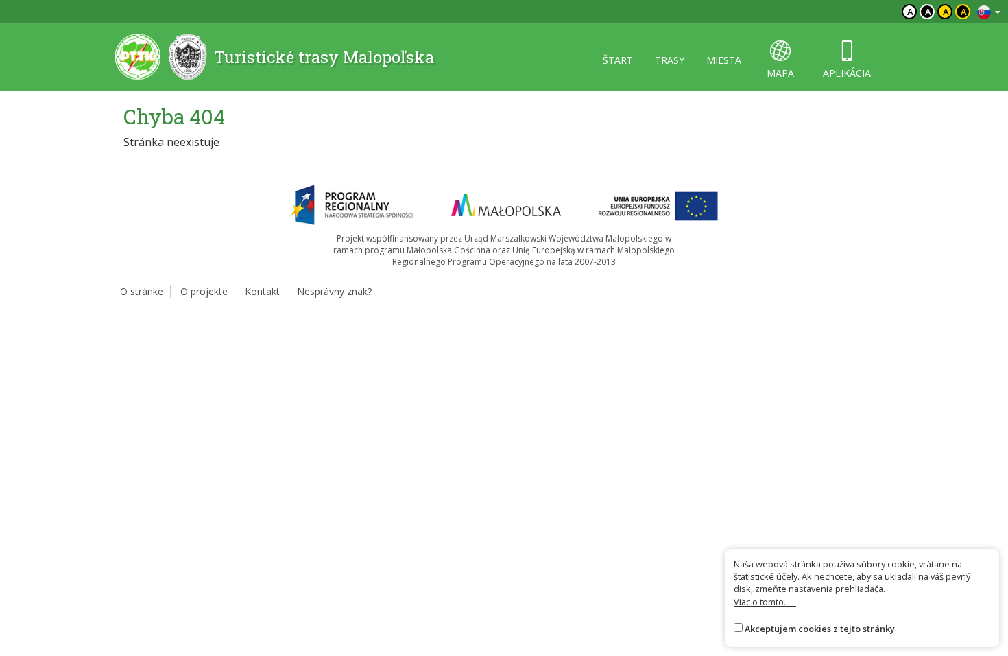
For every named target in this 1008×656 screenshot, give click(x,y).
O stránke (141, 291)
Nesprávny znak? (334, 291)
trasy (669, 60)
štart (618, 60)
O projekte (204, 291)
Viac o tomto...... (765, 602)
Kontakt (262, 291)
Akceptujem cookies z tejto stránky (820, 628)
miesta (723, 60)
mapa (780, 73)
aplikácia (847, 73)
